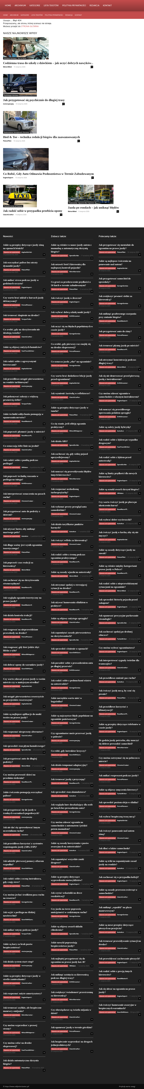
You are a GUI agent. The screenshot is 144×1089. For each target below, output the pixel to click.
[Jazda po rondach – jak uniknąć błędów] (93, 194)
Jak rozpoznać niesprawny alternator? (23, 731)
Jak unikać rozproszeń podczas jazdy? (119, 775)
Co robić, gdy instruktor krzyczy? (68, 751)
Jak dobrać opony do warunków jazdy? (23, 664)
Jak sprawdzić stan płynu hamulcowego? (24, 746)
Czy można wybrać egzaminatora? (117, 647)
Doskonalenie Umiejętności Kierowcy (16, 132)
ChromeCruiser (27, 501)
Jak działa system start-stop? (18, 961)
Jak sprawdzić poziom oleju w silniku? (119, 802)
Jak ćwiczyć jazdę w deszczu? (66, 298)
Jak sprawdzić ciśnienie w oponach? (69, 648)
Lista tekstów (51, 6)
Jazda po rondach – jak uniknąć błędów (93, 207)
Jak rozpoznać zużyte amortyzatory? (22, 993)
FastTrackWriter (28, 351)
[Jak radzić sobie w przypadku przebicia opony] (32, 196)
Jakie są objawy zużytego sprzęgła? (69, 618)
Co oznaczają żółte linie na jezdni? (21, 446)
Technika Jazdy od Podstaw (13, 206)
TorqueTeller (26, 319)
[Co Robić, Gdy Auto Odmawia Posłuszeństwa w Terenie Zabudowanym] (48, 159)
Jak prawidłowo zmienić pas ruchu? (117, 678)
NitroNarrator (27, 1015)
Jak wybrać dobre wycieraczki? (115, 519)
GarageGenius (27, 799)
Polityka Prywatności (74, 6)
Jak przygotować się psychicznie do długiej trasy (34, 100)
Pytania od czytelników (12, 252)
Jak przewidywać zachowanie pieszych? (119, 958)
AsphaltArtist (27, 252)
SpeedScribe (26, 750)
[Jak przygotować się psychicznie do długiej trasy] (34, 85)
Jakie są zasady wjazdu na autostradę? (71, 572)
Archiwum (20, 6)
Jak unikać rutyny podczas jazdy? (20, 930)
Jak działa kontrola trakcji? (17, 615)
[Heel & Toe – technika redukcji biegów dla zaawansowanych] (41, 122)
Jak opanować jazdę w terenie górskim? (71, 1027)
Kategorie (35, 6)
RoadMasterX (27, 421)
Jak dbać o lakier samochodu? (114, 848)
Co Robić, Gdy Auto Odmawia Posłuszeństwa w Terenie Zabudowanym (48, 173)
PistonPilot (7, 141)
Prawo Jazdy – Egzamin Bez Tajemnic (81, 203)
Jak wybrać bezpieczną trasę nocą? (117, 816)
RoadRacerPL (27, 435)
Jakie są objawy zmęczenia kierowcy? (118, 789)
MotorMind (7, 67)
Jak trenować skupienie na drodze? (21, 315)
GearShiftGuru (27, 669)
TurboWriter (122, 639)
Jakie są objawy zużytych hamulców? (22, 347)
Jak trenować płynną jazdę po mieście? (119, 345)
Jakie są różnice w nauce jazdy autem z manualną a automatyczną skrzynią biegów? (71, 248)
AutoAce (25, 536)
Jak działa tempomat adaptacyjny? (69, 765)
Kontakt (107, 6)
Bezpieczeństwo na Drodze (13, 169)
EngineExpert (8, 177)
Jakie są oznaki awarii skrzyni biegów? (119, 489)
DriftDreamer (27, 483)
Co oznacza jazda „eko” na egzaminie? (71, 361)
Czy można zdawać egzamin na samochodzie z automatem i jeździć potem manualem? (69, 825)
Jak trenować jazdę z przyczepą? (68, 779)
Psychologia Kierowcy (11, 95)
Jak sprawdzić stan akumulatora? (68, 792)
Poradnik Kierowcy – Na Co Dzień (15, 58)
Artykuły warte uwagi (127, 1086)
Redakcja (94, 6)
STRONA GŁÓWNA (30, 26)
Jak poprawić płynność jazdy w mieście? (24, 431)
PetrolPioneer (27, 305)
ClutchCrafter (8, 214)
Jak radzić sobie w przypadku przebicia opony (32, 211)
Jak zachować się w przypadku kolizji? (119, 877)
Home (8, 6)
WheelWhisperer (28, 654)
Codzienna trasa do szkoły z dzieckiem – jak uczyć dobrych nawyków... (48, 63)
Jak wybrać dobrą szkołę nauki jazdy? (71, 312)
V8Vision (25, 467)
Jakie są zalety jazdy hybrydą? (115, 427)
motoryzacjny (8, 104)
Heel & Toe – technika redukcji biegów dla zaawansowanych (41, 137)
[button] (137, 6)
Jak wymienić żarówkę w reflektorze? (70, 393)
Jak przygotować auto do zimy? (115, 331)
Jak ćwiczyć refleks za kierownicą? (69, 540)
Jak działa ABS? (59, 441)
